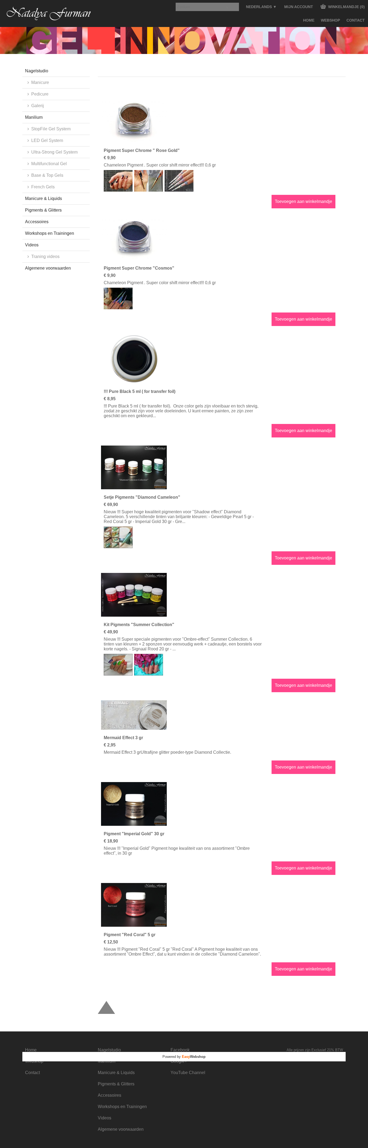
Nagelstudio (36, 71)
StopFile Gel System (51, 129)
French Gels (43, 187)
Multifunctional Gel (49, 163)
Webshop (330, 20)
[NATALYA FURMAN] (49, 13)
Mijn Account (298, 7)
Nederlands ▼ (261, 7)
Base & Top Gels (47, 175)
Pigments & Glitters (43, 210)
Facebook (180, 1050)
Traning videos (45, 256)
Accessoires (36, 221)
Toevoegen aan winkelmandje (303, 201)
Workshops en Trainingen (49, 233)
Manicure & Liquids (43, 198)
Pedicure (39, 94)
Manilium (34, 117)
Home (308, 20)
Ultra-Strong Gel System (54, 152)
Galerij (37, 105)
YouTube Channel (188, 1072)
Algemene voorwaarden (48, 268)
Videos (32, 245)
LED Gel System (47, 140)
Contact (355, 20)
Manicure (40, 82)
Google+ (179, 1061)
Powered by (184, 1057)
